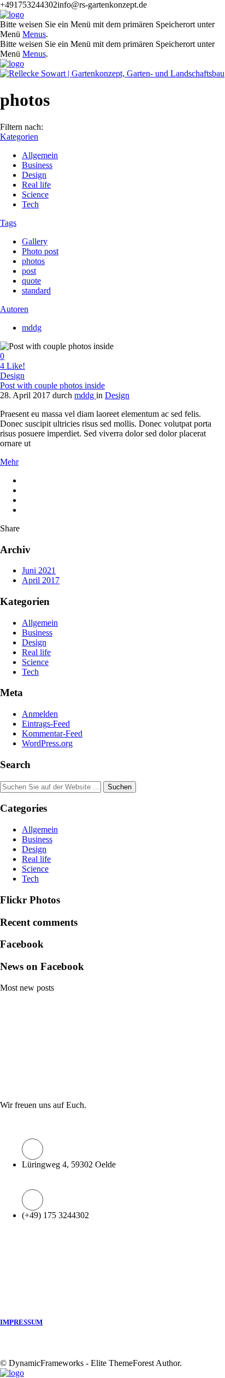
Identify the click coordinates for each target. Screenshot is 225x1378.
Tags (8, 222)
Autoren (14, 309)
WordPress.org (47, 743)
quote (31, 280)
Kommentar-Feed (52, 733)
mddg (32, 327)
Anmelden (40, 713)
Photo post (40, 251)
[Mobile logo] (12, 1372)
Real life (36, 184)
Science (35, 194)
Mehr (9, 461)
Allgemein (40, 155)
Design (34, 174)
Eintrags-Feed (46, 723)
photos (33, 261)
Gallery (35, 241)
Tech (30, 204)
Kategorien (19, 136)
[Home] (12, 14)
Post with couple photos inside (52, 385)
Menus (34, 34)
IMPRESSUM (21, 1322)
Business (37, 165)
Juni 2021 (39, 570)
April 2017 (41, 580)
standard (36, 290)
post (29, 270)
